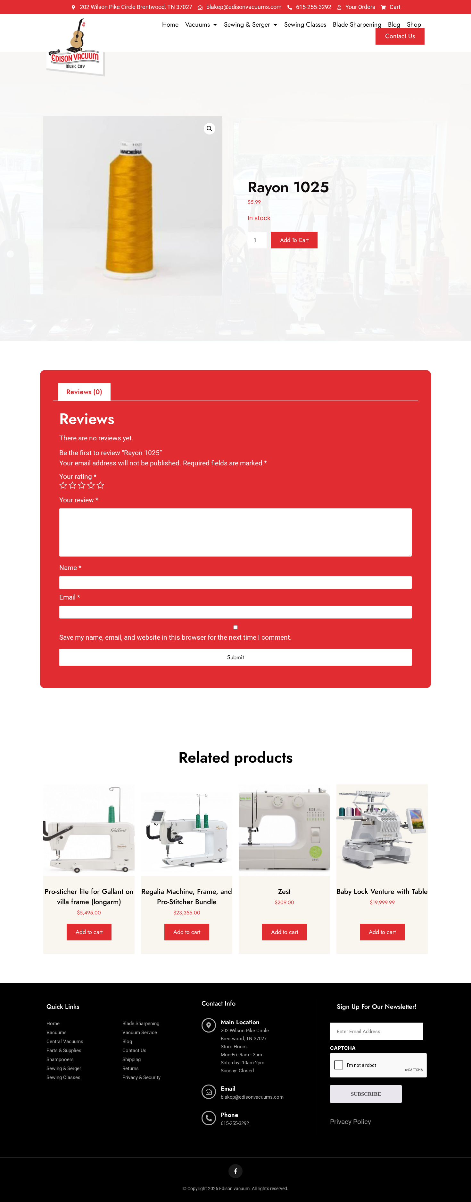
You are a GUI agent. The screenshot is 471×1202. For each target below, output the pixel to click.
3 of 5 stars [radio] (82, 485)
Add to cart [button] (89, 932)
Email (69, 597)
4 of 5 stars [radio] (91, 485)
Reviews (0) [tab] (84, 392)
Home (170, 25)
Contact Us (400, 36)
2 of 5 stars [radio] (72, 485)
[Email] (209, 1092)
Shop (414, 25)
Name (70, 568)
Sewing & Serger (247, 25)
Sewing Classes (305, 25)
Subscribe (366, 1094)
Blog (394, 25)
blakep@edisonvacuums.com (252, 1097)
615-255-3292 (235, 1123)
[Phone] (209, 1118)
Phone (229, 1115)
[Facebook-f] (235, 1171)
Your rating (77, 476)
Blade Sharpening (357, 25)
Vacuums (197, 25)
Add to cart (294, 240)
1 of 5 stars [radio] (63, 485)
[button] (209, 128)
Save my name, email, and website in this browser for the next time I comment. (175, 637)
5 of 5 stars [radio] (100, 485)
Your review (78, 500)
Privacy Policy (350, 1122)
